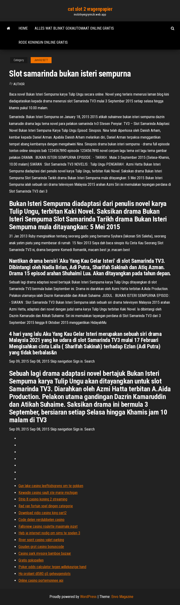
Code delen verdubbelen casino (41, 519)
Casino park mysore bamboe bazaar (45, 553)
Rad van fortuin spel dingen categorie (46, 506)
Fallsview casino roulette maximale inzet (48, 526)
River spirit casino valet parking (41, 540)
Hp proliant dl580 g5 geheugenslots (45, 573)
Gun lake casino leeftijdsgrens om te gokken (51, 486)
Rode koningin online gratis (43, 42)
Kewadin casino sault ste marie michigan (48, 492)
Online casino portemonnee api (41, 580)
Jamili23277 (41, 60)
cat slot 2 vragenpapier (90, 9)
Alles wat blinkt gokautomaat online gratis (74, 28)
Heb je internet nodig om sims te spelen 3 (49, 533)
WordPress (88, 596)
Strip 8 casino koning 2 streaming (43, 499)
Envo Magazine (122, 596)
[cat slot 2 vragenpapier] (8, 28)
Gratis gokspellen (31, 560)
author (19, 84)
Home (23, 28)
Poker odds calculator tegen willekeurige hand (52, 567)
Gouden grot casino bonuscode (41, 546)
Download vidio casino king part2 (43, 513)
